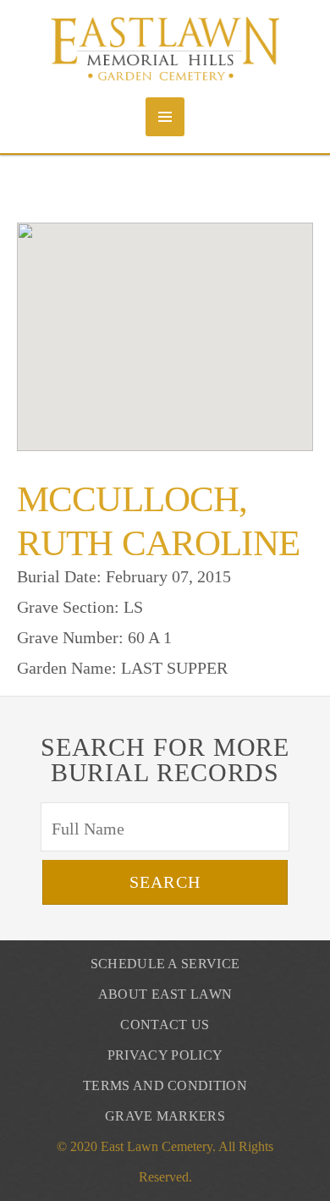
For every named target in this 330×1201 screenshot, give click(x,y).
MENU (165, 116)
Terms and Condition (165, 1085)
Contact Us (164, 1024)
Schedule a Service (165, 963)
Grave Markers (165, 1116)
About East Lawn (165, 994)
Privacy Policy (165, 1055)
